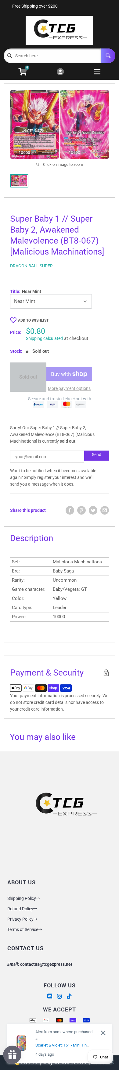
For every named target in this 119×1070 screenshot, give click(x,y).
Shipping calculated (44, 338)
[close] (103, 1033)
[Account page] (60, 72)
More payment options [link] (69, 388)
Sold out (28, 377)
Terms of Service (22, 929)
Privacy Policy (20, 919)
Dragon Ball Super (31, 265)
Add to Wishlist (33, 320)
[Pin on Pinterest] (81, 510)
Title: (25, 291)
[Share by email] (104, 510)
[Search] (108, 55)
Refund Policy (20, 908)
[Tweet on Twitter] (93, 510)
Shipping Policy (21, 898)
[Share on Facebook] (70, 510)
